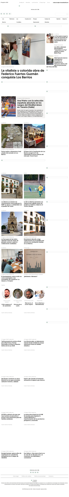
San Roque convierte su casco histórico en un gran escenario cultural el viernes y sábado (10, 380)
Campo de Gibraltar (47, 20)
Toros (48, 2)
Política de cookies (26, 476)
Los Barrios (4, 20)
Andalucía (21, 2)
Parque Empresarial (36, 20)
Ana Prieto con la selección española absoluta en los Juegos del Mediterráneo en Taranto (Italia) (30, 104)
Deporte (65, 19)
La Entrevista (35, 2)
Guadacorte (28, 19)
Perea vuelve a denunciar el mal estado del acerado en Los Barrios (11, 153)
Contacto (51, 476)
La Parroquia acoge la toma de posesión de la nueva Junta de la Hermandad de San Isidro (61, 39)
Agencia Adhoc (44, 489)
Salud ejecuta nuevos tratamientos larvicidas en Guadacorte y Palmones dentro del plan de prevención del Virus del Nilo (56, 62)
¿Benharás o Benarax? (30, 276)
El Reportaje (42, 2)
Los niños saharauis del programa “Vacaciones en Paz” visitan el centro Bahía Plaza (60, 50)
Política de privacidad (39, 476)
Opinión (58, 19)
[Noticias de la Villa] (34, 10)
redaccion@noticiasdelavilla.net (60, 2)
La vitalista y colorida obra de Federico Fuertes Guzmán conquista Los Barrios (22, 74)
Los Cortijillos (18, 20)
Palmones (12, 19)
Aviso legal (16, 476)
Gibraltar (28, 2)
